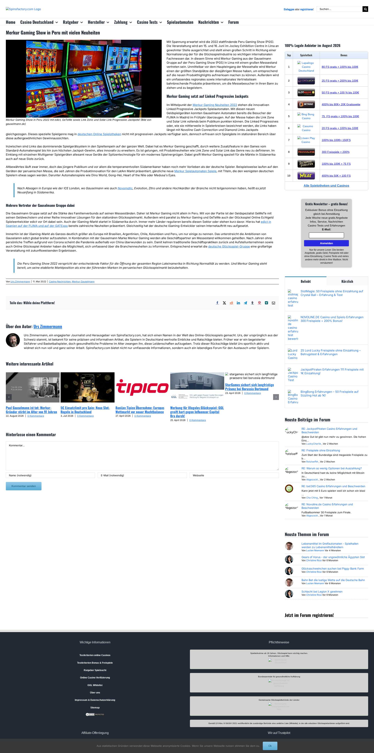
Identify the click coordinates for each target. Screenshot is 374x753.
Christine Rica (314, 560)
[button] (9, 397)
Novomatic (125, 188)
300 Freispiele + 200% (335, 151)
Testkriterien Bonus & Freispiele (95, 662)
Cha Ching (312, 497)
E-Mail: (326, 229)
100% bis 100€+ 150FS (336, 140)
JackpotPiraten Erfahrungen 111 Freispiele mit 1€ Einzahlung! (332, 371)
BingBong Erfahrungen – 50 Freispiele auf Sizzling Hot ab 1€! (330, 393)
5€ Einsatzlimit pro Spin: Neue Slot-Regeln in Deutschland (85, 409)
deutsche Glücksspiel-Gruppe (229, 246)
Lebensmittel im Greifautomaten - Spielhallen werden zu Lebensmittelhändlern (330, 545)
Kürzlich (347, 281)
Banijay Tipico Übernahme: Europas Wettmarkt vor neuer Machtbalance (140, 409)
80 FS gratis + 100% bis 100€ (340, 66)
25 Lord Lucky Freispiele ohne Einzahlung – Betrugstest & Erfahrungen (331, 352)
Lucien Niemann (315, 550)
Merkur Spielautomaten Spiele (195, 171)
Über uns (95, 692)
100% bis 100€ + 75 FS (336, 163)
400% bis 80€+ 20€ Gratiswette (341, 104)
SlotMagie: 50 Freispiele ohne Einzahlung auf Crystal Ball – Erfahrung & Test (332, 293)
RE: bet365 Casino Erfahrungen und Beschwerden (333, 486)
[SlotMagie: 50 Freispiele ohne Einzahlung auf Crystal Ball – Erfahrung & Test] (293, 291)
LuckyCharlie (313, 443)
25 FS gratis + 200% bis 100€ (340, 80)
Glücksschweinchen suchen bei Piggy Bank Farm (333, 568)
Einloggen (289, 9)
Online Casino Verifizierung (95, 677)
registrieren (306, 9)
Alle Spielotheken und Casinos (326, 185)
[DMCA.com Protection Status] (95, 714)
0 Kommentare (35, 415)
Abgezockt (312, 479)
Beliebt (306, 281)
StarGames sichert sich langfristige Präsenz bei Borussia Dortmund (249, 386)
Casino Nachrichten (60, 281)
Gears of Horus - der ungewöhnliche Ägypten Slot (333, 557)
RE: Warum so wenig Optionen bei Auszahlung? (332, 468)
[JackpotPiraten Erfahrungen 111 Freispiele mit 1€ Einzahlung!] (293, 370)
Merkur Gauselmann (83, 281)
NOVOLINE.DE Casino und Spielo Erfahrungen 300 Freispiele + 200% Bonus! (332, 319)
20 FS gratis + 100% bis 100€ (340, 128)
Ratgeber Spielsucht (95, 670)
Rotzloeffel (312, 461)
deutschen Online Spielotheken (99, 134)
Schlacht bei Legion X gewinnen (322, 591)
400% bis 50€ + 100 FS (336, 175)
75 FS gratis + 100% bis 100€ (340, 116)
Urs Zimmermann (20, 281)
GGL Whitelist (94, 685)
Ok (270, 745)
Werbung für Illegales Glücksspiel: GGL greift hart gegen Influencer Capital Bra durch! (197, 411)
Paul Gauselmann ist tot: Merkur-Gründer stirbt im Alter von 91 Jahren (31, 409)
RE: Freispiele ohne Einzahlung (321, 450)
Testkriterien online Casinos (94, 655)
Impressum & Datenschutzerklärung (95, 700)
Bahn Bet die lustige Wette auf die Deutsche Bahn (333, 580)
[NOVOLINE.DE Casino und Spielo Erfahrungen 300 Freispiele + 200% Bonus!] (293, 317)
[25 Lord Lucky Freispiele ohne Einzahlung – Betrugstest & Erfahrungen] (293, 350)
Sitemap (95, 707)
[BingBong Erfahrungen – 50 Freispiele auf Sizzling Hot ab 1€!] (293, 392)
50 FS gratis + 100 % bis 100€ (340, 92)
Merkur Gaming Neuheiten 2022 (215, 105)
